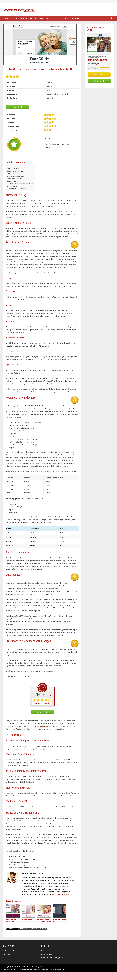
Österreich (32, 969)
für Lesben (65, 18)
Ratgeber (75, 18)
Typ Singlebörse (24, 929)
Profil (59, 458)
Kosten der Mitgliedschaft (16, 176)
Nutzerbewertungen (49, 726)
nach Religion (45, 18)
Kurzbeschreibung (14, 168)
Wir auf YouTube (46, 954)
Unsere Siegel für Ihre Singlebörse (52, 958)
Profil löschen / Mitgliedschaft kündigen (20, 183)
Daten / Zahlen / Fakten (15, 171)
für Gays (56, 18)
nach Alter (33, 18)
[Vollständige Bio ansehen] (70, 894)
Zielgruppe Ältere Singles (38, 929)
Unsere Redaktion (47, 951)
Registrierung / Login (14, 173)
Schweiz (25, 969)
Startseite (9, 18)
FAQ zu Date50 (12, 186)
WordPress (55, 969)
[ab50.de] (99, 81)
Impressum (7, 954)
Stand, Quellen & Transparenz (17, 188)
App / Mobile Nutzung (15, 178)
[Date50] (17, 107)
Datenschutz (12, 181)
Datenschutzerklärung (10, 951)
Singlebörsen (20, 18)
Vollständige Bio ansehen (60, 894)
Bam (63, 969)
